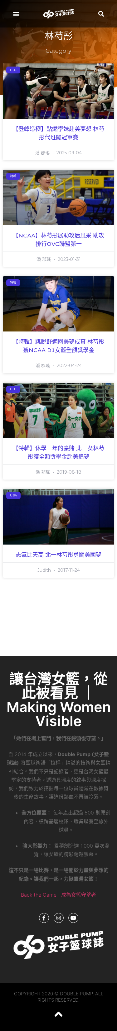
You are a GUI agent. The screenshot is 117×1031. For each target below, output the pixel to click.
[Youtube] (73, 918)
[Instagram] (59, 918)
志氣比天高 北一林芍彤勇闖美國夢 (58, 554)
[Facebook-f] (44, 918)
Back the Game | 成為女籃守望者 (58, 895)
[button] (16, 14)
